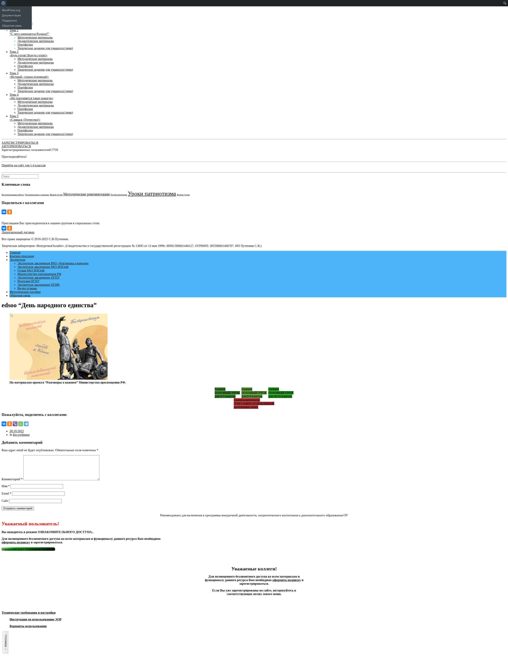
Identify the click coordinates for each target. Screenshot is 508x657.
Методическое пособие (25, 292)
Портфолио (25, 44)
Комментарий (12, 479)
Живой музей (56, 195)
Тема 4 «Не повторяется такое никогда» (31, 96)
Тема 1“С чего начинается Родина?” (29, 32)
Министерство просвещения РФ (39, 274)
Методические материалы (35, 37)
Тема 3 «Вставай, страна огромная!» (29, 74)
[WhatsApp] (20, 423)
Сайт (5, 500)
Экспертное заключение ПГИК (38, 284)
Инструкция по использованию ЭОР (36, 619)
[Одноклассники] (9, 212)
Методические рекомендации (86, 194)
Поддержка (9, 20)
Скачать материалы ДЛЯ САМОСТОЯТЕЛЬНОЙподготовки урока (254, 403)
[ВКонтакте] (4, 212)
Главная (15, 252)
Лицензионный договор (18, 232)
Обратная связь (20, 295)
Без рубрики (21, 434)
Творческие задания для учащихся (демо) (45, 48)
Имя (6, 486)
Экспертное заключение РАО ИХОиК (43, 267)
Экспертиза (17, 259)
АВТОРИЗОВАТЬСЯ (16, 146)
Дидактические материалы (35, 41)
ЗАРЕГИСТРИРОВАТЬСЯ (20, 142)
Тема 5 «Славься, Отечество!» (25, 117)
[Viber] (15, 423)
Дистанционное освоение (37, 195)
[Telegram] (26, 423)
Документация (11, 15)
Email (6, 493)
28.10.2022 (17, 431)
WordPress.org (11, 10)
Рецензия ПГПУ (28, 281)
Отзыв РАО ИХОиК (31, 270)
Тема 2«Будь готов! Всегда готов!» (28, 53)
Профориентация (119, 195)
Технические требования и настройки (29, 612)
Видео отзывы (27, 288)
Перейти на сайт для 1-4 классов (24, 165)
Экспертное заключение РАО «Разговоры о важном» (53, 263)
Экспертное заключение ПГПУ (38, 277)
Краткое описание (22, 256)
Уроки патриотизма (152, 193)
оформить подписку (16, 542)
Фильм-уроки (183, 195)
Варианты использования (28, 626)
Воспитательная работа (13, 195)
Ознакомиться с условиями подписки (28, 549)
